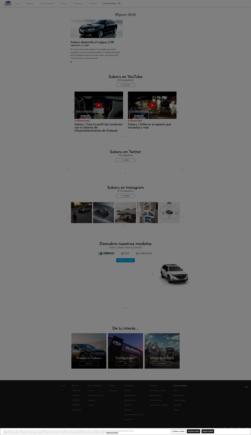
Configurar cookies (178, 431)
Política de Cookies (112, 433)
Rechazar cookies (193, 431)
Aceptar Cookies (208, 431)
